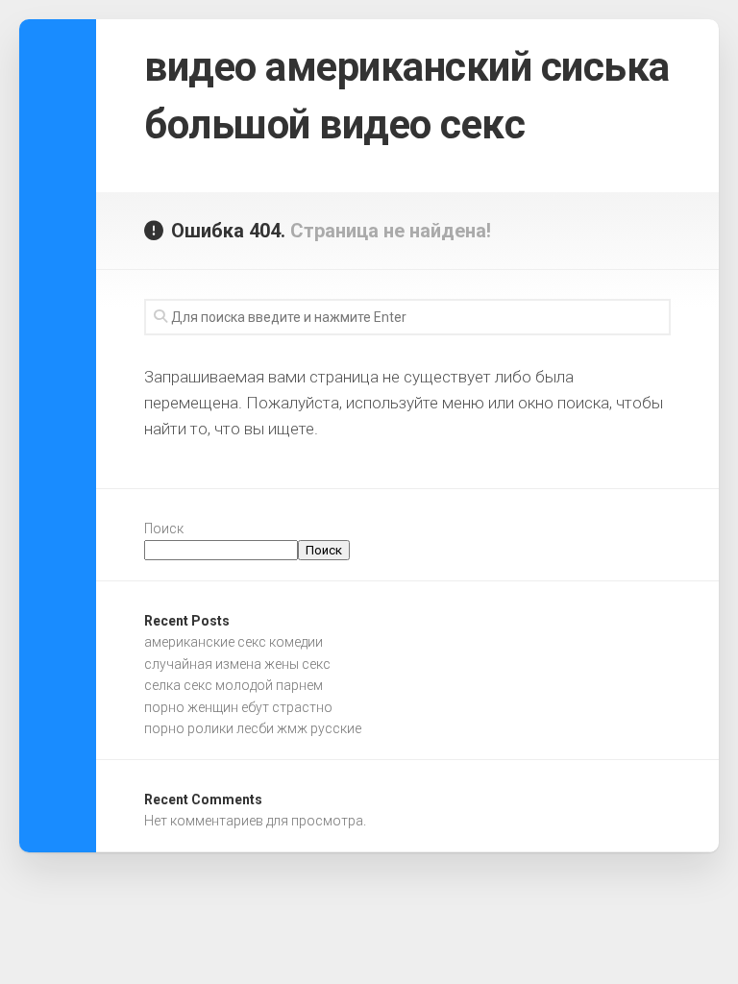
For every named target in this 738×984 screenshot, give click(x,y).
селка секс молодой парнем (233, 685)
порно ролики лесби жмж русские (252, 728)
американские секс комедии (233, 642)
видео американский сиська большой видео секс (407, 95)
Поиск (164, 528)
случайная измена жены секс (237, 664)
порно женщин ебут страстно (238, 707)
